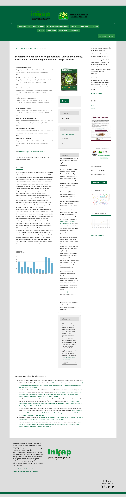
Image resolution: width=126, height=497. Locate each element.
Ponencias (74, 30)
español (93, 108)
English (93, 105)
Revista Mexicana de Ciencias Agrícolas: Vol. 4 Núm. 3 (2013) (46, 419)
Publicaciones (38, 26)
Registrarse (51, 30)
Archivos (24, 48)
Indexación (63, 30)
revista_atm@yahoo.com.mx (68, 292)
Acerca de (84, 26)
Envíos (73, 26)
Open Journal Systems (97, 235)
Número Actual (24, 26)
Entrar (41, 30)
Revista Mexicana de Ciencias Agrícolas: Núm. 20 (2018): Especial (38, 396)
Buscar (95, 26)
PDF (65, 101)
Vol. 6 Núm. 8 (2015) (35, 48)
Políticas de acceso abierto (57, 26)
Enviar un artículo (99, 182)
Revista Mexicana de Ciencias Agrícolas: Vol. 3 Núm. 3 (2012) (37, 426)
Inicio (17, 48)
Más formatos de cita (69, 362)
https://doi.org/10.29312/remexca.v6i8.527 (32, 152)
